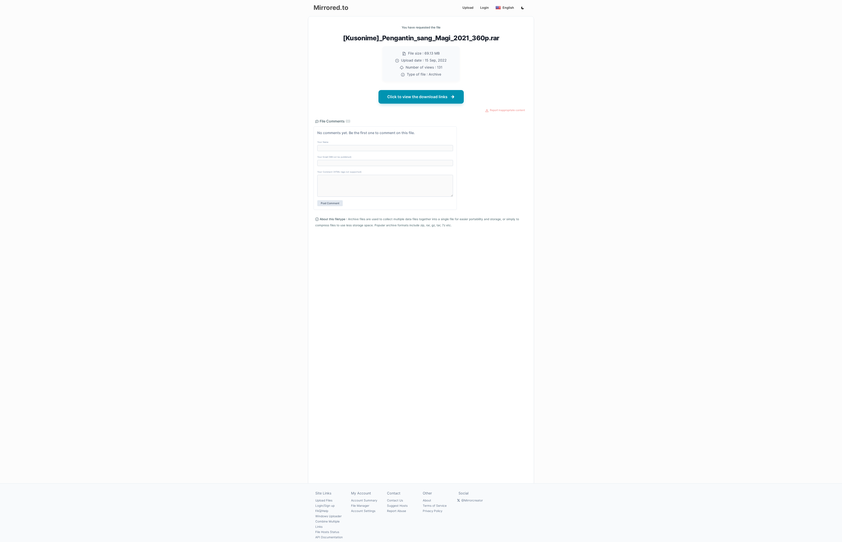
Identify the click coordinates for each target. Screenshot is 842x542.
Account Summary (364, 500)
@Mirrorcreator (472, 500)
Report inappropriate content (507, 110)
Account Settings (363, 511)
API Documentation (329, 537)
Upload (467, 7)
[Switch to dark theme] (522, 8)
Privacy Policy (432, 511)
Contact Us (395, 500)
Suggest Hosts (397, 505)
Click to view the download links (417, 96)
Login (484, 7)
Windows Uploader (328, 516)
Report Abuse (396, 511)
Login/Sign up (325, 505)
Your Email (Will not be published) (334, 157)
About (427, 500)
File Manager (360, 505)
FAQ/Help (321, 511)
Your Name (322, 142)
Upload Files (323, 500)
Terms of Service (435, 505)
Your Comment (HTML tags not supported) (339, 172)
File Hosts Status (327, 532)
